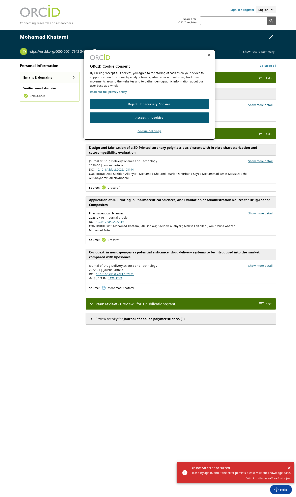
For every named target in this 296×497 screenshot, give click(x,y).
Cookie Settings (149, 131)
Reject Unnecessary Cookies (149, 104)
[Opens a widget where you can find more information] (281, 490)
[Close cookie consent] (209, 54)
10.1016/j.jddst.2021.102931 (115, 274)
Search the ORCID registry (187, 20)
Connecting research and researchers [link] (46, 23)
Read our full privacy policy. (108, 92)
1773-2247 (115, 278)
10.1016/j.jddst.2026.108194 (115, 169)
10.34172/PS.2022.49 (110, 222)
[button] (268, 66)
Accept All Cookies (149, 118)
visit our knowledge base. (273, 473)
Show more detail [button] (260, 105)
